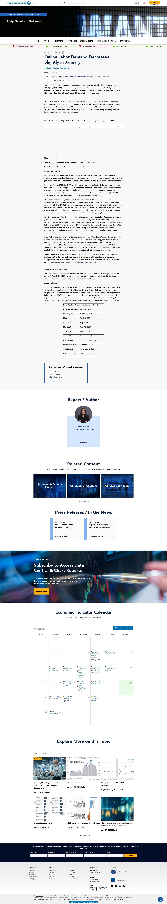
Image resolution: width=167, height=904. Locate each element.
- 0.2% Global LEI (149, 46)
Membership (6, 30)
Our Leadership (33, 876)
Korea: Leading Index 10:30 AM (95, 659)
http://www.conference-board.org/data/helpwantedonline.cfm (71, 262)
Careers (4, 39)
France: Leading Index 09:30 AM (81, 683)
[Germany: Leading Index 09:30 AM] (77, 666)
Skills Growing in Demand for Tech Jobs (83, 823)
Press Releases (33, 880)
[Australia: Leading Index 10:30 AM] (91, 670)
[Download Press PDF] (63, 52)
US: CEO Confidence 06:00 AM (95, 653)
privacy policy (49, 899)
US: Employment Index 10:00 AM (53, 668)
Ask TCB (72, 876)
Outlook (46, 41)
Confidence (71, 41)
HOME (36, 41)
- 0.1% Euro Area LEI (50, 46)
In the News (32, 878)
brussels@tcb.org (95, 881)
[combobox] (145, 3)
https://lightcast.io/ (111, 300)
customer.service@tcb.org (97, 874)
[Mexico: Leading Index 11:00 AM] (77, 686)
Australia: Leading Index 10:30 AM (95, 672)
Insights (4, 8)
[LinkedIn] (45, 52)
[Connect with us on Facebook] (112, 886)
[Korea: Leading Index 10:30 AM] (91, 657)
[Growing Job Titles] (83, 768)
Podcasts (72, 872)
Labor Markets (86, 41)
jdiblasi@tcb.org (55, 377)
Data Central (125, 41)
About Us (5, 35)
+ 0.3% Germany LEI (117, 46)
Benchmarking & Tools (106, 41)
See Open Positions (122, 872)
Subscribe (41, 591)
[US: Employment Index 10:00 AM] (49, 666)
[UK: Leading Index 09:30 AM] (91, 666)
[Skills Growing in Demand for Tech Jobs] (83, 808)
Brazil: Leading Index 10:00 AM (110, 668)
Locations (31, 882)
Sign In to (8, 48)
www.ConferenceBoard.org (83, 279)
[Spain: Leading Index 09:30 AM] (105, 651)
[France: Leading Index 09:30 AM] (77, 681)
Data (3, 17)
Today (123, 628)
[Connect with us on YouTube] (120, 886)
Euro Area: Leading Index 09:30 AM (67, 683)
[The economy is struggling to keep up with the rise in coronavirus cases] (117, 808)
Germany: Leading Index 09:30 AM (81, 668)
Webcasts (72, 870)
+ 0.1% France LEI (83, 46)
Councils (5, 26)
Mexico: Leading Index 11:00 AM (81, 688)
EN (147, 3)
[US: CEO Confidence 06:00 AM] (91, 651)
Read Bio (83, 443)
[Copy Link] (56, 52)
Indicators (58, 41)
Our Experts (32, 874)
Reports (51, 876)
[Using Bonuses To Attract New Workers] (117, 768)
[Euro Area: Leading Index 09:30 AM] (63, 681)
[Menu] (3, 3)
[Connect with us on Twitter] (116, 886)
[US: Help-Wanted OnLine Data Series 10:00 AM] (77, 671)
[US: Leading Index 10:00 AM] (91, 681)
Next (128, 628)
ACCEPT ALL (73, 902)
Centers (4, 21)
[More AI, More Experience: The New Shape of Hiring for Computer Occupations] (49, 768)
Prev (117, 628)
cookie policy (83, 897)
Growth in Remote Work (43, 823)
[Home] (18, 3)
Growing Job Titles (75, 783)
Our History (32, 872)
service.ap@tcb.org (95, 891)
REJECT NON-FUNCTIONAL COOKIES (87, 902)
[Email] (52, 52)
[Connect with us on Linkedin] (124, 886)
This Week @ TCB (8, 44)
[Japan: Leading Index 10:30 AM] (63, 666)
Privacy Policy (40, 896)
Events (4, 13)
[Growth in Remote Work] (49, 808)
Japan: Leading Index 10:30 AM (67, 668)
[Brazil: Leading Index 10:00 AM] (105, 666)
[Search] (136, 3)
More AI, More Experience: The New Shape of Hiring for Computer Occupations (48, 785)
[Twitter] (49, 52)
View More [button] (83, 836)
